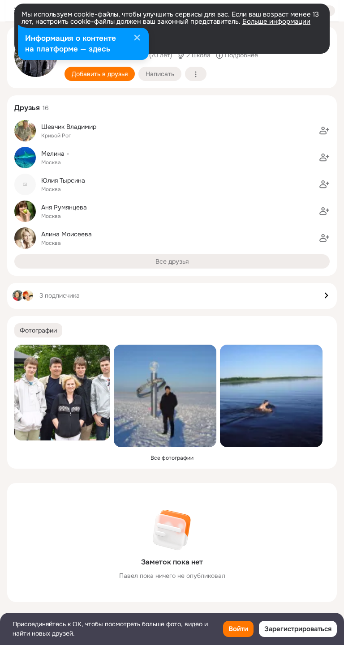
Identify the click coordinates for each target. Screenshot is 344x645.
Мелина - (55, 154)
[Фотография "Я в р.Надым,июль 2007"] (271, 396)
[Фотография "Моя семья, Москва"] (62, 392)
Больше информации (276, 21)
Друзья (27, 107)
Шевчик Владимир (68, 127)
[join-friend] (324, 130)
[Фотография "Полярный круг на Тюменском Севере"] (165, 396)
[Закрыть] (137, 38)
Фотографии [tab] (38, 330)
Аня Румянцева (64, 207)
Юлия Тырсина (63, 180)
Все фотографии (172, 457)
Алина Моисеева (66, 234)
